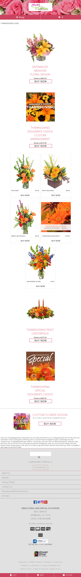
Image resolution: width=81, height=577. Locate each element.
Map (41, 575)
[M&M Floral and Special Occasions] (40, 10)
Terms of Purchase (41, 569)
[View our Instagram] (42, 503)
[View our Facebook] (35, 503)
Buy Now (41, 81)
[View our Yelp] (45, 503)
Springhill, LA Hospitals (53, 562)
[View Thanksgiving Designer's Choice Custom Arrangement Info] (40, 107)
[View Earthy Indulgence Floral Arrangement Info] (56, 172)
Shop (21, 17)
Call (14, 575)
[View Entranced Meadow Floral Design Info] (40, 46)
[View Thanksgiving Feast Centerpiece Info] (40, 309)
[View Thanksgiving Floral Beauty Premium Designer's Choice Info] (56, 217)
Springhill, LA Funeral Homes (30, 562)
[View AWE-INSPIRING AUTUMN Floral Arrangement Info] (40, 262)
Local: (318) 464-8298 (40, 518)
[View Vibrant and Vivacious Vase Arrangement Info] (25, 217)
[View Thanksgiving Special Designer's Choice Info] (40, 366)
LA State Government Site (50, 565)
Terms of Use (55, 569)
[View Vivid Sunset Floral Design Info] (25, 172)
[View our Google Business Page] (38, 503)
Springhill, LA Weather (30, 565)
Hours (68, 575)
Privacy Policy (26, 569)
